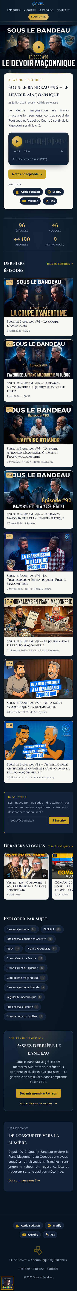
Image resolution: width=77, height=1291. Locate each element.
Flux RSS (38, 1269)
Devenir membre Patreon (38, 1093)
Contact (63, 10)
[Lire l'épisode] (17, 141)
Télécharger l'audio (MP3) (31, 159)
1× (62, 151)
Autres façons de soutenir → (38, 1103)
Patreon (24, 1269)
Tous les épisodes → (60, 263)
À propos (47, 10)
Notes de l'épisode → (27, 174)
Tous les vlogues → (60, 846)
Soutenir (38, 16)
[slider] (45, 141)
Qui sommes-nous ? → (24, 1180)
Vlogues (30, 10)
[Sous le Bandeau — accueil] (38, 4)
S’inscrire (59, 820)
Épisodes (13, 10)
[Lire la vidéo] (38, 47)
